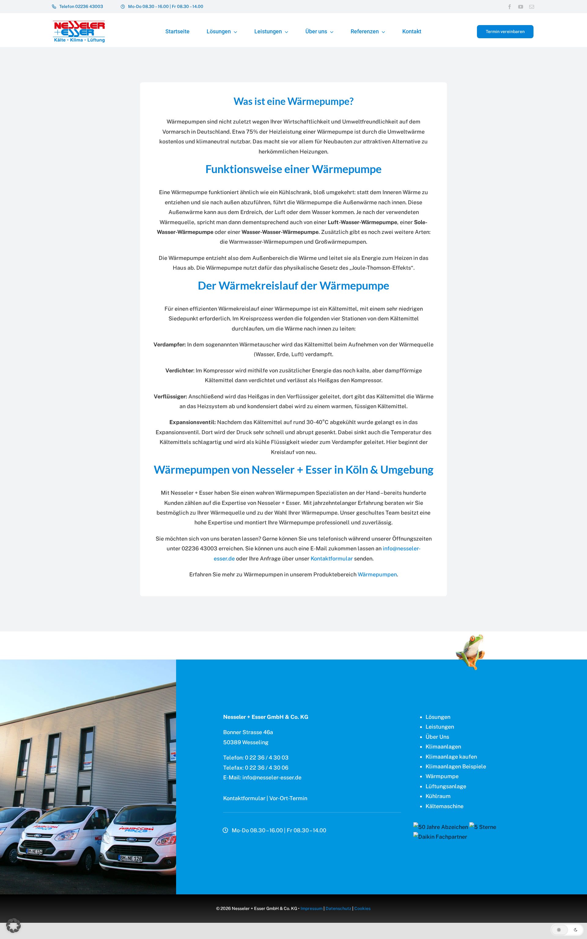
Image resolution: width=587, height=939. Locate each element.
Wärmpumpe (442, 776)
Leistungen (440, 726)
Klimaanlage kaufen (451, 756)
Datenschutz (338, 908)
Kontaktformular (332, 558)
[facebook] (509, 6)
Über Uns (437, 737)
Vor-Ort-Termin (288, 798)
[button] (567, 930)
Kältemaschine (444, 806)
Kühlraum (438, 796)
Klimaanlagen (443, 746)
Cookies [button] (362, 908)
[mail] (531, 6)
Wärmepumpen (377, 574)
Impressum (312, 908)
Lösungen (438, 717)
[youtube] (520, 6)
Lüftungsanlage (446, 786)
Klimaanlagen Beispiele (456, 766)
